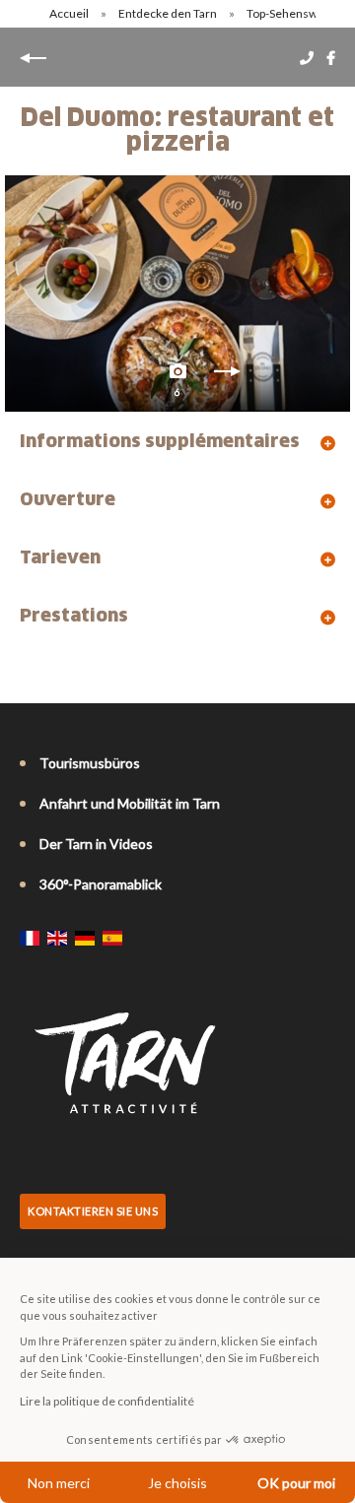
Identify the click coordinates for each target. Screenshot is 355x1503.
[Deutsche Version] (85, 937)
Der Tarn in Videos (96, 843)
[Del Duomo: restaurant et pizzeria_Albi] (177, 293)
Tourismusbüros (89, 762)
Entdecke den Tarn (168, 13)
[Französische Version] (29, 937)
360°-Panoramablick (100, 884)
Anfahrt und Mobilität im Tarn (129, 803)
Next (226, 376)
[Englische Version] (57, 937)
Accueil (69, 13)
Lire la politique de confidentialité (107, 1401)
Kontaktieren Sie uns (93, 1211)
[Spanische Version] (112, 937)
